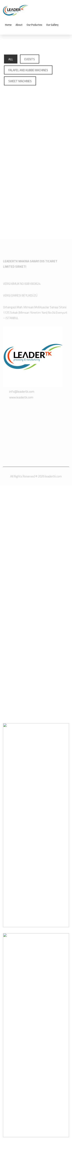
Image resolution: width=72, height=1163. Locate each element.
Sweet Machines (20, 81)
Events (29, 59)
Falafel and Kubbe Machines (28, 70)
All (10, 59)
